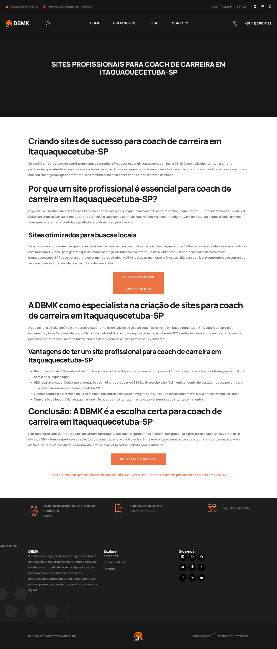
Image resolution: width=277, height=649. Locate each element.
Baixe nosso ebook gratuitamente (138, 282)
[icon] (255, 6)
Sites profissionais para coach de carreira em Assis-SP (188, 475)
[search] (48, 23)
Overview (139, 475)
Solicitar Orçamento (138, 459)
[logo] (18, 23)
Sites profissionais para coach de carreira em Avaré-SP (90, 475)
